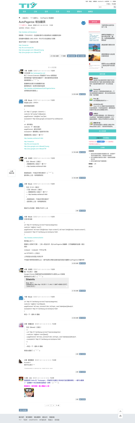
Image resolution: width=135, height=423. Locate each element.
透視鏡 (114, 1)
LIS (95, 164)
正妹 (35, 11)
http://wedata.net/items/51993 (33, 138)
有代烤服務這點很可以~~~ (100, 100)
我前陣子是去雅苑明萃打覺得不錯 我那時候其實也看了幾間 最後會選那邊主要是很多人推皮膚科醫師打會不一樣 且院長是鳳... (102, 82)
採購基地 (95, 1)
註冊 (114, 4)
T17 (28, 5)
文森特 (30, 71)
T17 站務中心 (34, 18)
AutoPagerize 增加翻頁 (47, 18)
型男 (46, 11)
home (120, 416)
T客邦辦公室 (92, 142)
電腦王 (90, 1)
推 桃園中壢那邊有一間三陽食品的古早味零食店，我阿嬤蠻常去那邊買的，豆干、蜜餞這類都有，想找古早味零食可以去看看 (102, 117)
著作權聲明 (29, 417)
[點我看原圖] (46, 283)
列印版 (22, 28)
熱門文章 (94, 22)
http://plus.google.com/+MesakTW (30, 52)
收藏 (64, 56)
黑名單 (90, 166)
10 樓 (26, 378)
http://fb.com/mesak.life (26, 48)
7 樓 (25, 297)
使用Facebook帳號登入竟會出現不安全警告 (108, 65)
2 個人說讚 (75, 94)
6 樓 (25, 269)
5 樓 (25, 217)
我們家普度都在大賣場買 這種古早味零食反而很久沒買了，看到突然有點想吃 (102, 125)
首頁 (24, 11)
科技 (68, 11)
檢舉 (51, 25)
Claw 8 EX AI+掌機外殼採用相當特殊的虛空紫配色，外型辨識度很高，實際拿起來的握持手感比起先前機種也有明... (102, 108)
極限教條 (31, 360)
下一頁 (57, 405)
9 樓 (25, 360)
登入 (109, 4)
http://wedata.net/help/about (28, 32)
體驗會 (79, 11)
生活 (57, 11)
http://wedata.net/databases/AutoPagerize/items (39, 88)
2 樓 (25, 100)
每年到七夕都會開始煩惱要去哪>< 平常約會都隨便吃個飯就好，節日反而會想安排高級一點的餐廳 (102, 93)
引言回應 (81, 56)
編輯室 (90, 11)
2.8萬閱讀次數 (11, 172)
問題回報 (51, 417)
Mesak (30, 25)
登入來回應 (23, 410)
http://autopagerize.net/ (37, 73)
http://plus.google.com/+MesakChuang (31, 50)
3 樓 (25, 158)
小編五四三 (25, 18)
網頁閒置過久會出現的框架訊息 (108, 55)
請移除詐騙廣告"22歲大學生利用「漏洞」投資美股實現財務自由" (108, 37)
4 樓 (25, 184)
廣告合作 (44, 417)
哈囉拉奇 (31, 324)
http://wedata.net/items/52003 (33, 238)
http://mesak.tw (23, 45)
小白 (30, 378)
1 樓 (25, 71)
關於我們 (21, 417)
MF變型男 (107, 1)
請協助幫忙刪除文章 (108, 45)
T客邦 (86, 1)
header (120, 411)
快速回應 (72, 56)
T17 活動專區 (109, 142)
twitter (28, 28)
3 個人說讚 (55, 56)
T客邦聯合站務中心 (94, 144)
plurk (33, 28)
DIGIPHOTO (101, 1)
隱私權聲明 (37, 417)
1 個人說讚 (75, 152)
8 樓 (25, 324)
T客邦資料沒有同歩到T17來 (107, 26)
